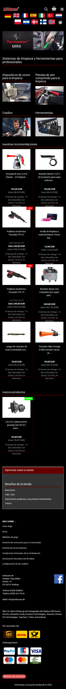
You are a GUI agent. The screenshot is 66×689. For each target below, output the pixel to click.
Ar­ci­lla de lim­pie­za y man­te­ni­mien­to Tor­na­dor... (49, 234)
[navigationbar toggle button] (62, 9)
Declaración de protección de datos (18, 558)
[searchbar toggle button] (46, 9)
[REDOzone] (9, 9)
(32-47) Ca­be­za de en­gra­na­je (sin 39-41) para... (16, 424)
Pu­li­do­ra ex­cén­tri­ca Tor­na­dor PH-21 (16, 233)
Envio (4, 531)
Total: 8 (8, 503)
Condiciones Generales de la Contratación (21, 553)
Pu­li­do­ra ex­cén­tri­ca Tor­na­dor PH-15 (16, 290)
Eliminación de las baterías (14, 548)
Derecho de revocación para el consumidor (21, 542)
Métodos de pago (10, 537)
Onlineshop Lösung (23, 685)
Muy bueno (10, 490)
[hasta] (57, 684)
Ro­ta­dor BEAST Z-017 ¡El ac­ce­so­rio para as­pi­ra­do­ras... (49, 177)
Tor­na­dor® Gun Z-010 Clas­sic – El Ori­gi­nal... (16, 175)
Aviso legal (7, 526)
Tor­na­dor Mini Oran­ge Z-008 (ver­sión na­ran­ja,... (49, 349)
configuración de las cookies (15, 564)
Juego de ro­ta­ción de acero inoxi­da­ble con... (16, 348)
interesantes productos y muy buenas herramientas (28, 499)
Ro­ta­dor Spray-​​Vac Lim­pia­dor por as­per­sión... (49, 292)
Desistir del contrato (14, 676)
